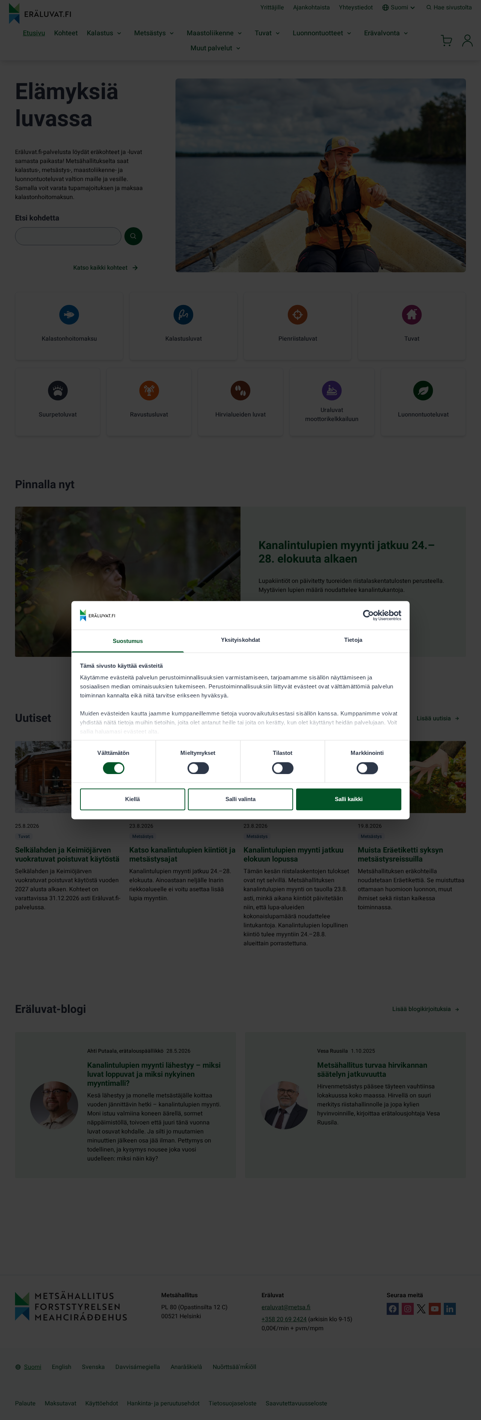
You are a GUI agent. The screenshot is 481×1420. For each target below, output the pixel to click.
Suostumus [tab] (128, 641)
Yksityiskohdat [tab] (240, 640)
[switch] (198, 768)
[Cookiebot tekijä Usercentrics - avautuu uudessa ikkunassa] (368, 615)
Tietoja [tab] (353, 640)
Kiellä (132, 799)
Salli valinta (240, 799)
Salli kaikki (349, 799)
